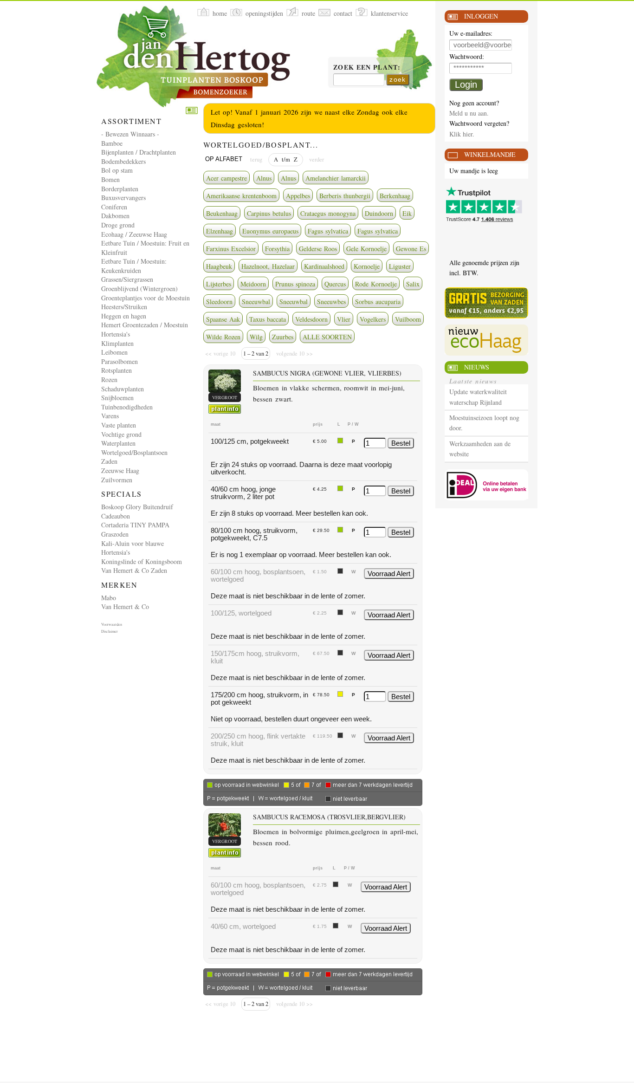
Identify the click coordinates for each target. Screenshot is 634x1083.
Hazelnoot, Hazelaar (268, 266)
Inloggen (481, 16)
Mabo (108, 597)
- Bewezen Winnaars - (130, 134)
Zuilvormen (116, 479)
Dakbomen (115, 215)
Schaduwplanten (122, 388)
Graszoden (115, 534)
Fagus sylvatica (328, 231)
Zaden (109, 461)
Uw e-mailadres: (470, 34)
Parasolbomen (119, 361)
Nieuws (476, 367)
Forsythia (277, 248)
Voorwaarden (111, 624)
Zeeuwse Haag (120, 470)
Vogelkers (373, 319)
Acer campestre (226, 178)
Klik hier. (461, 134)
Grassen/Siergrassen (127, 279)
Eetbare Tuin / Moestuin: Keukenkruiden (134, 266)
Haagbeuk (219, 266)
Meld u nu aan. (469, 113)
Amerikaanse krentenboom (241, 195)
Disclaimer (109, 631)
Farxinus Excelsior (231, 248)
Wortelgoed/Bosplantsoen (134, 452)
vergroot (224, 397)
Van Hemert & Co (125, 606)
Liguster (400, 266)
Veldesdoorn (311, 319)
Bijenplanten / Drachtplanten (138, 152)
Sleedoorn (219, 301)
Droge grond (118, 224)
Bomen (110, 179)
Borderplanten (119, 188)
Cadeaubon (115, 516)
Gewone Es (411, 248)
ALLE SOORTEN (327, 336)
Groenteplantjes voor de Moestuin (145, 297)
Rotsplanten (116, 370)
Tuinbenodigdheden (127, 406)
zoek (397, 79)
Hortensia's (115, 334)
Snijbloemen (117, 397)
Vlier (343, 319)
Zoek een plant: (367, 68)
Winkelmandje (490, 154)
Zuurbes (282, 336)
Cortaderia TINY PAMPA (135, 524)
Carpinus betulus (269, 213)
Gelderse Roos (318, 248)
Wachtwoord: (466, 57)
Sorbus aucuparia (378, 301)
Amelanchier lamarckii (335, 178)
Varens (110, 415)
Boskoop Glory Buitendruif (137, 506)
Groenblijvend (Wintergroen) (139, 288)
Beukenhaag (222, 213)
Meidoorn (253, 283)
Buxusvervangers (123, 197)
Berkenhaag (395, 195)
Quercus (335, 283)
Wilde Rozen (223, 336)
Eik (407, 213)
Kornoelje (367, 266)
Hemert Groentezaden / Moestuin (144, 324)
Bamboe (112, 143)
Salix (413, 283)
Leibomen (114, 352)
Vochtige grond (121, 434)
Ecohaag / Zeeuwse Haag (134, 234)
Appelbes (298, 195)
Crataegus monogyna (328, 213)
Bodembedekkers (123, 161)
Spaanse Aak (223, 319)
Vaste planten (118, 425)
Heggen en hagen (123, 315)
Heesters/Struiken (124, 306)
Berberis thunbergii (344, 195)
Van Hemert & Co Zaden (134, 570)
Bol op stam (117, 170)
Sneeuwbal (256, 301)
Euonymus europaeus (270, 231)
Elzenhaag (219, 231)
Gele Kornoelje (366, 248)
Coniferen (114, 206)
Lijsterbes (218, 283)
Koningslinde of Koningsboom (141, 561)
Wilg (256, 336)
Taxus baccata (267, 319)
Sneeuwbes (331, 301)
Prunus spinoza (295, 283)
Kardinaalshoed (324, 266)
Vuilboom (408, 319)
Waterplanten (118, 443)
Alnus (264, 178)
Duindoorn (379, 213)
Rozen (109, 379)
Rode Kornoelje (376, 283)
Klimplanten (117, 343)
